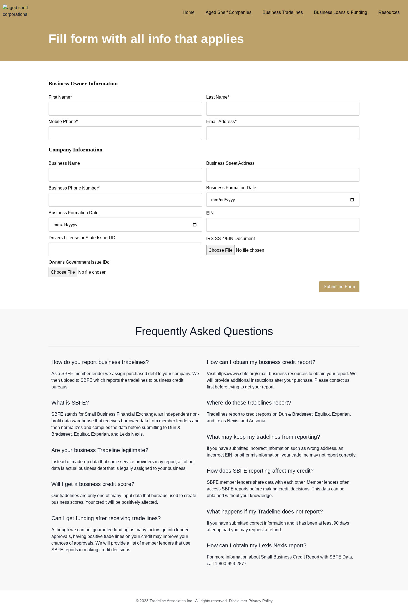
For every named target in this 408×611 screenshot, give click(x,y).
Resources (389, 12)
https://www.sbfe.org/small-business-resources (262, 373)
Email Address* (221, 121)
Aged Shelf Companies (228, 12)
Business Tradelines (283, 12)
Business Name (64, 163)
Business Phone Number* (74, 188)
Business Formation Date (231, 188)
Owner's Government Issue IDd (79, 262)
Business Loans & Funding (340, 12)
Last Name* (217, 97)
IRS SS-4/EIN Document (230, 238)
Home (189, 12)
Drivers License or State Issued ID (82, 238)
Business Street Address (230, 163)
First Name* (60, 97)
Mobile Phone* (63, 121)
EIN (210, 213)
